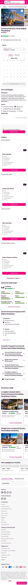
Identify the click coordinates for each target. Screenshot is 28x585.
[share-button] (22, 10)
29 (20, 76)
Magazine (3, 559)
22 (20, 73)
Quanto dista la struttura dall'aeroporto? (11, 360)
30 (24, 76)
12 (10, 69)
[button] (12, 17)
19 (10, 73)
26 (10, 76)
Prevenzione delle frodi (6, 543)
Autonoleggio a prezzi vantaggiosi (8, 550)
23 (24, 73)
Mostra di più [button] (6, 339)
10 (3, 69)
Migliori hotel (4, 557)
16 (24, 69)
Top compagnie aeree (5, 548)
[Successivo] (24, 58)
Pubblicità (3, 517)
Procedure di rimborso (5, 531)
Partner (2, 520)
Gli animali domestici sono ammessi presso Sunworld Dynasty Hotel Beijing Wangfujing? (14, 366)
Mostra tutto (4, 113)
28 (17, 76)
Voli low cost (3, 552)
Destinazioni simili (19, 478)
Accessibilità (3, 540)
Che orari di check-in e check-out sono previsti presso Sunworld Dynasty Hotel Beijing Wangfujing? (14, 354)
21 (17, 73)
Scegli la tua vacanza (5, 555)
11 (7, 69)
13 (14, 69)
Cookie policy (4, 511)
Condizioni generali (5, 506)
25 (7, 76)
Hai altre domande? (10, 379)
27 (14, 76)
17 (3, 73)
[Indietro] (3, 58)
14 (17, 69)
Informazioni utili (4, 536)
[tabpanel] (14, 483)
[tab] (7, 479)
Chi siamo (3, 504)
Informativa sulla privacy (6, 508)
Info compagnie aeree (5, 534)
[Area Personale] (26, 2)
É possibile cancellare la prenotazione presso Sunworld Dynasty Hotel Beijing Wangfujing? (14, 373)
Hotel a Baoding (5, 483)
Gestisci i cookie (4, 513)
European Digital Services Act (7, 538)
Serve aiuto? (3, 529)
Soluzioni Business (5, 524)
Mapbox (18, 117)
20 (14, 73)
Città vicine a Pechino (7, 478)
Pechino (4, 6)
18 (7, 73)
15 (20, 69)
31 (3, 80)
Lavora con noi (4, 515)
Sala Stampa (3, 522)
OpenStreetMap (24, 117)
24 (3, 76)
